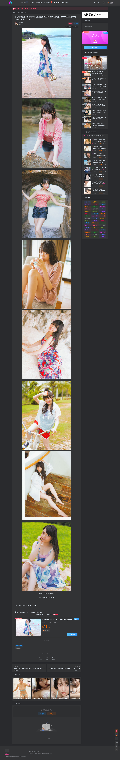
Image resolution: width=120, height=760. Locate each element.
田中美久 (87, 230)
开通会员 (111, 2)
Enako (87, 227)
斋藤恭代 (87, 211)
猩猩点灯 (21, 22)
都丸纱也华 (95, 213)
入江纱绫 (95, 204)
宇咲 (95, 237)
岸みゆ (87, 237)
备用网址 (37, 751)
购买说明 (57, 3)
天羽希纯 (87, 209)
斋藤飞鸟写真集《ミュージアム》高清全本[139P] (99, 156)
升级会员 (31, 751)
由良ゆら (102, 223)
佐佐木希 (102, 225)
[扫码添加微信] (116, 742)
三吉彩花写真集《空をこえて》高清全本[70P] (99, 184)
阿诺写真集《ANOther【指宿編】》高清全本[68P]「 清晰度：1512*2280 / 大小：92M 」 (99, 119)
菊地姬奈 (87, 206)
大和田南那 (102, 206)
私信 (77, 23)
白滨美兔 (102, 237)
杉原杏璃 (87, 202)
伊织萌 (95, 230)
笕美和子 (95, 227)
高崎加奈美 (87, 232)
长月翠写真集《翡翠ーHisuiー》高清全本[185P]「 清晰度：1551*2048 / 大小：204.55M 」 (99, 113)
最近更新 (91, 136)
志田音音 (102, 202)
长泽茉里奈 (102, 213)
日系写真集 (20, 12)
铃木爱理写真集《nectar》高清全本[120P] (99, 149)
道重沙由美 (102, 232)
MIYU (102, 209)
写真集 (25, 2)
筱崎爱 (102, 220)
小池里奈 (102, 234)
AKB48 (95, 218)
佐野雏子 (95, 234)
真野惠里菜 (87, 218)
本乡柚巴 (102, 216)
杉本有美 (95, 202)
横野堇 (102, 227)
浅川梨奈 (87, 220)
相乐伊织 (87, 204)
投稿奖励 (65, 3)
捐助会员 (48, 2)
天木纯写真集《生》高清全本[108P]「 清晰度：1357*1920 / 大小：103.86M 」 (99, 80)
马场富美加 (102, 218)
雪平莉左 (95, 206)
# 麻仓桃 (18, 648)
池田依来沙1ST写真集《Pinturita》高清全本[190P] (99, 163)
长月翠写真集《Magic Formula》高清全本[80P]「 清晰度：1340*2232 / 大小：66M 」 (99, 126)
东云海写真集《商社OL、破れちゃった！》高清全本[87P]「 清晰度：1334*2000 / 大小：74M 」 (99, 87)
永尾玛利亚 (95, 209)
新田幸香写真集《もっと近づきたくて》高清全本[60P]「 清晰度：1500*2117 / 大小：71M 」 (99, 100)
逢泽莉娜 (87, 213)
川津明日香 (95, 223)
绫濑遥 (87, 223)
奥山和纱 (95, 225)
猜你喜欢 (96, 136)
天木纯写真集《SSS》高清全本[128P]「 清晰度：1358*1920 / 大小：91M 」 (99, 73)
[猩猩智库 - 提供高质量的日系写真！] (7, 750)
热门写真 (86, 136)
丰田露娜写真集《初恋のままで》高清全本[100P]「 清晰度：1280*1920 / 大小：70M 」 (99, 93)
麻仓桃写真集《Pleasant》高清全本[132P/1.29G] (46, 18)
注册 (52, 714)
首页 (15, 12)
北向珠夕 (87, 234)
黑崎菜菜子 (95, 211)
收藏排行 (102, 136)
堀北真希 (102, 230)
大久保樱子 (95, 216)
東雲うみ (95, 220)
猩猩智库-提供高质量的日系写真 (45, 753)
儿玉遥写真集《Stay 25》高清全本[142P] (99, 50)
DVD (32, 3)
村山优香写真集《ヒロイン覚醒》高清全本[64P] (99, 177)
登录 (43, 714)
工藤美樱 (87, 216)
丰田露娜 (102, 204)
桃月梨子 (87, 225)
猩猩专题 (39, 3)
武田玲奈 (102, 211)
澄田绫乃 (95, 232)
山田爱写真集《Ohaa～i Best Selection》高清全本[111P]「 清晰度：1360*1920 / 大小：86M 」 (99, 106)
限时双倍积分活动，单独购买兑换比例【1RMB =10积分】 (30, 8)
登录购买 (73, 634)
